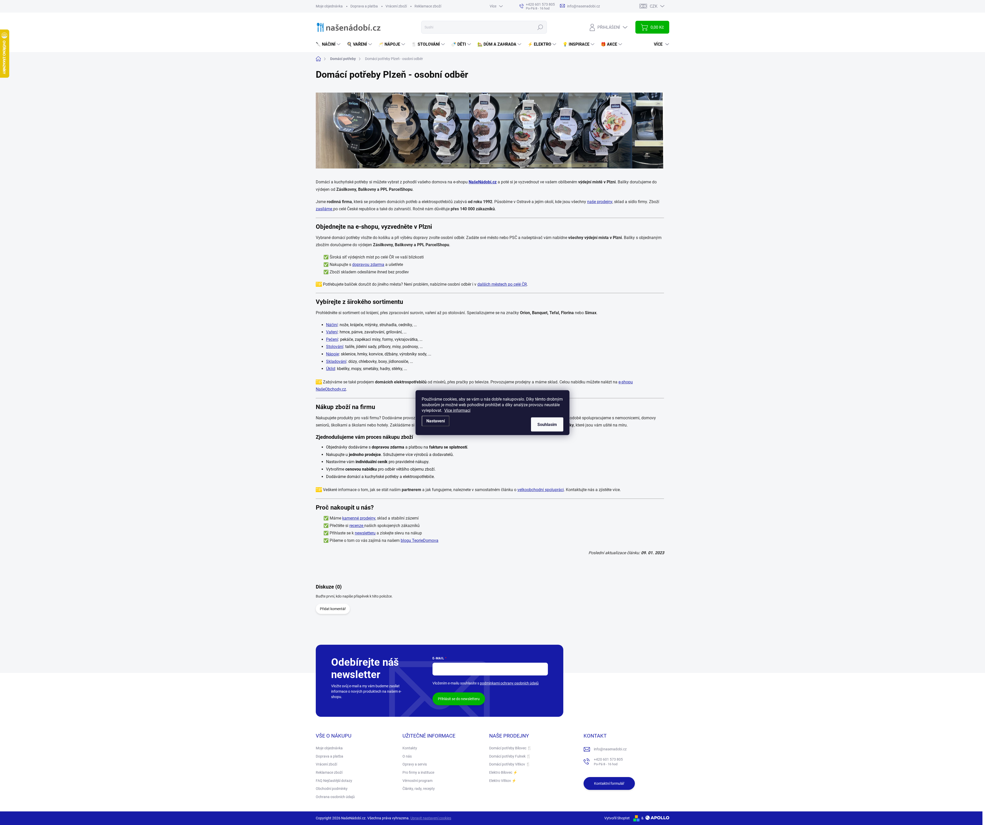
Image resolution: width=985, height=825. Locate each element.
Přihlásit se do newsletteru (459, 699)
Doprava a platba (364, 6)
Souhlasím (547, 424)
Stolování (334, 346)
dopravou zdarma (368, 264)
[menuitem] (329, 44)
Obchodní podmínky (332, 789)
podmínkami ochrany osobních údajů (509, 683)
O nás (407, 756)
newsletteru (365, 533)
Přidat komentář (333, 609)
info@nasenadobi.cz (610, 749)
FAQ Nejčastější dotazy (334, 781)
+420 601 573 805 (608, 761)
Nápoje (332, 354)
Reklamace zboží (428, 6)
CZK (653, 6)
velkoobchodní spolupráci (540, 489)
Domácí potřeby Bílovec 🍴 (510, 748)
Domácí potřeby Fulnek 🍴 (510, 756)
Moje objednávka (329, 6)
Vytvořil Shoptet (617, 818)
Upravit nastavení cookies (430, 818)
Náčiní (332, 324)
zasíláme (324, 208)
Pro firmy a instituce (418, 772)
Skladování (336, 361)
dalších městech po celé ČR (502, 284)
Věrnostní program (417, 781)
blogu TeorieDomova (419, 540)
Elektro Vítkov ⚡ (502, 781)
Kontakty (409, 748)
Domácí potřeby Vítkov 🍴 (509, 764)
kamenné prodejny (358, 518)
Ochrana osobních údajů (335, 797)
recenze (356, 525)
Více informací (457, 410)
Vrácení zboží (396, 6)
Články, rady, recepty (418, 789)
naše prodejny (599, 201)
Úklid (330, 368)
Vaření (332, 332)
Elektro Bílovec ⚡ (503, 772)
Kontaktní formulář (609, 783)
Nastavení (435, 420)
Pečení (332, 339)
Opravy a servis (414, 764)
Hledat (540, 27)
